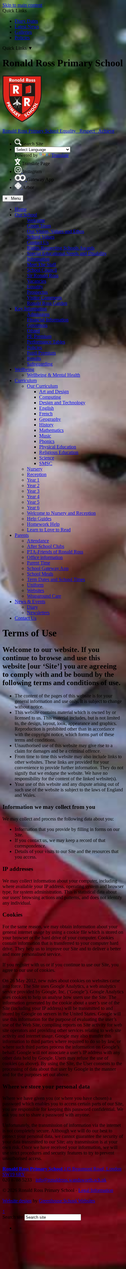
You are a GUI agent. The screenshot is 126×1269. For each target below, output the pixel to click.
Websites (35, 590)
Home (21, 209)
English (46, 408)
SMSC (45, 463)
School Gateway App (48, 568)
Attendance (38, 540)
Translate (60, 155)
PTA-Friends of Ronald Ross (55, 551)
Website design (16, 1200)
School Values (40, 236)
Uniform (35, 585)
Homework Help (43, 524)
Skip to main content (22, 5)
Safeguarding (40, 364)
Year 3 (33, 491)
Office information (45, 557)
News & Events (30, 601)
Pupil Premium (41, 352)
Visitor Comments (44, 297)
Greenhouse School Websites (67, 1200)
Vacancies (36, 281)
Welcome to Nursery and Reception (61, 513)
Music (45, 435)
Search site (12, 1217)
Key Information (31, 308)
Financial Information (48, 319)
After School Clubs (45, 546)
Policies (22, 37)
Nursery (35, 469)
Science (46, 457)
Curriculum (26, 380)
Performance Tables (46, 341)
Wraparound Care (44, 596)
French (46, 413)
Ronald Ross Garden (47, 303)
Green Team (39, 225)
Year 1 (33, 480)
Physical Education (57, 446)
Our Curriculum (42, 386)
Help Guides (39, 518)
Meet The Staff (41, 264)
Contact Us (38, 242)
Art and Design (54, 391)
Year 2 (33, 485)
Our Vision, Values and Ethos (55, 231)
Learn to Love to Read (49, 529)
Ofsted (33, 330)
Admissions (38, 314)
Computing (50, 397)
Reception (36, 474)
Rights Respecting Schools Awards (60, 247)
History (46, 424)
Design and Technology (62, 402)
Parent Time (38, 562)
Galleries (23, 32)
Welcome (36, 220)
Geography (50, 419)
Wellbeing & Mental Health (53, 375)
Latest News (27, 26)
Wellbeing (24, 369)
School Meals (40, 573)
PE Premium (39, 336)
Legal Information (95, 1190)
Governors (37, 325)
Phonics (46, 441)
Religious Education (58, 452)
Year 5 (33, 502)
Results (34, 358)
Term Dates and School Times (56, 579)
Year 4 (33, 496)
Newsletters (38, 612)
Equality (35, 286)
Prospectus (37, 292)
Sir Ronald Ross (42, 275)
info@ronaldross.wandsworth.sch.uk (70, 1179)
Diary (32, 607)
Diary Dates (26, 21)
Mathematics (51, 430)
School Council (42, 270)
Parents (22, 535)
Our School (26, 214)
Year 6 (33, 507)
